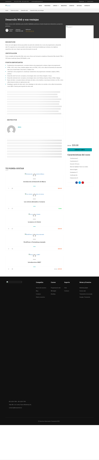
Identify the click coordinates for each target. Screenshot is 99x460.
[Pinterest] (83, 182)
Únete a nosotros (40, 297)
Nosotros (47, 5)
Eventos (71, 5)
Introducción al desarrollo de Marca (34, 181)
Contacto (87, 5)
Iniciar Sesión (90, 1)
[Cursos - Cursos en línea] (15, 6)
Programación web (55, 287)
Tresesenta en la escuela (86, 294)
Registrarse (81, 1)
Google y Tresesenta (85, 297)
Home (6, 10)
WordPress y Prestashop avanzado (34, 242)
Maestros (64, 5)
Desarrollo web (24, 10)
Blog (37, 291)
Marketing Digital (84, 287)
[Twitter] (79, 182)
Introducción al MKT (34, 262)
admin (19, 127)
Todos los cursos (14, 10)
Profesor (11, 29)
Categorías (18, 29)
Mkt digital (53, 291)
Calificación (28, 29)
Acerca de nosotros (41, 287)
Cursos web (83, 291)
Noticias (79, 5)
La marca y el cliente (34, 222)
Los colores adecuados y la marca (34, 202)
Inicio (40, 5)
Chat (65, 287)
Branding (53, 294)
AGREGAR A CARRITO (34, 174)
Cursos (55, 5)
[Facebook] (76, 182)
